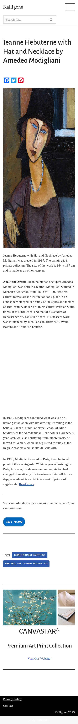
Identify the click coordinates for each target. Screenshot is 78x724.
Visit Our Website (39, 658)
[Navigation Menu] (70, 6)
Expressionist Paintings (29, 555)
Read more (26, 484)
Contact (8, 705)
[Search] (51, 19)
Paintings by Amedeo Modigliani (26, 563)
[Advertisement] (39, 375)
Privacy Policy (12, 699)
